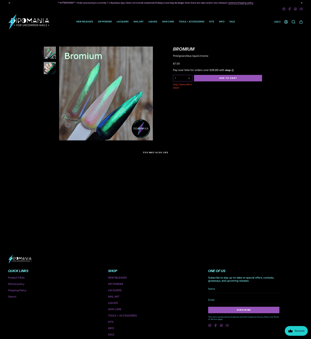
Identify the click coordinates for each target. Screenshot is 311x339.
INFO (111, 328)
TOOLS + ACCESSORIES (122, 315)
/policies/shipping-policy (240, 2)
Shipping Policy (17, 290)
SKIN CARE (114, 309)
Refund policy (16, 283)
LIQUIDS (113, 302)
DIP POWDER (115, 283)
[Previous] (9, 2)
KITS (110, 321)
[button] (105, 22)
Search (12, 296)
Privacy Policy (263, 317)
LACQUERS (115, 290)
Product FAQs (16, 277)
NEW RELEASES (117, 277)
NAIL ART (113, 296)
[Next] (301, 2)
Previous (59, 93)
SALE (111, 334)
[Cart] (301, 22)
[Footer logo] (20, 259)
